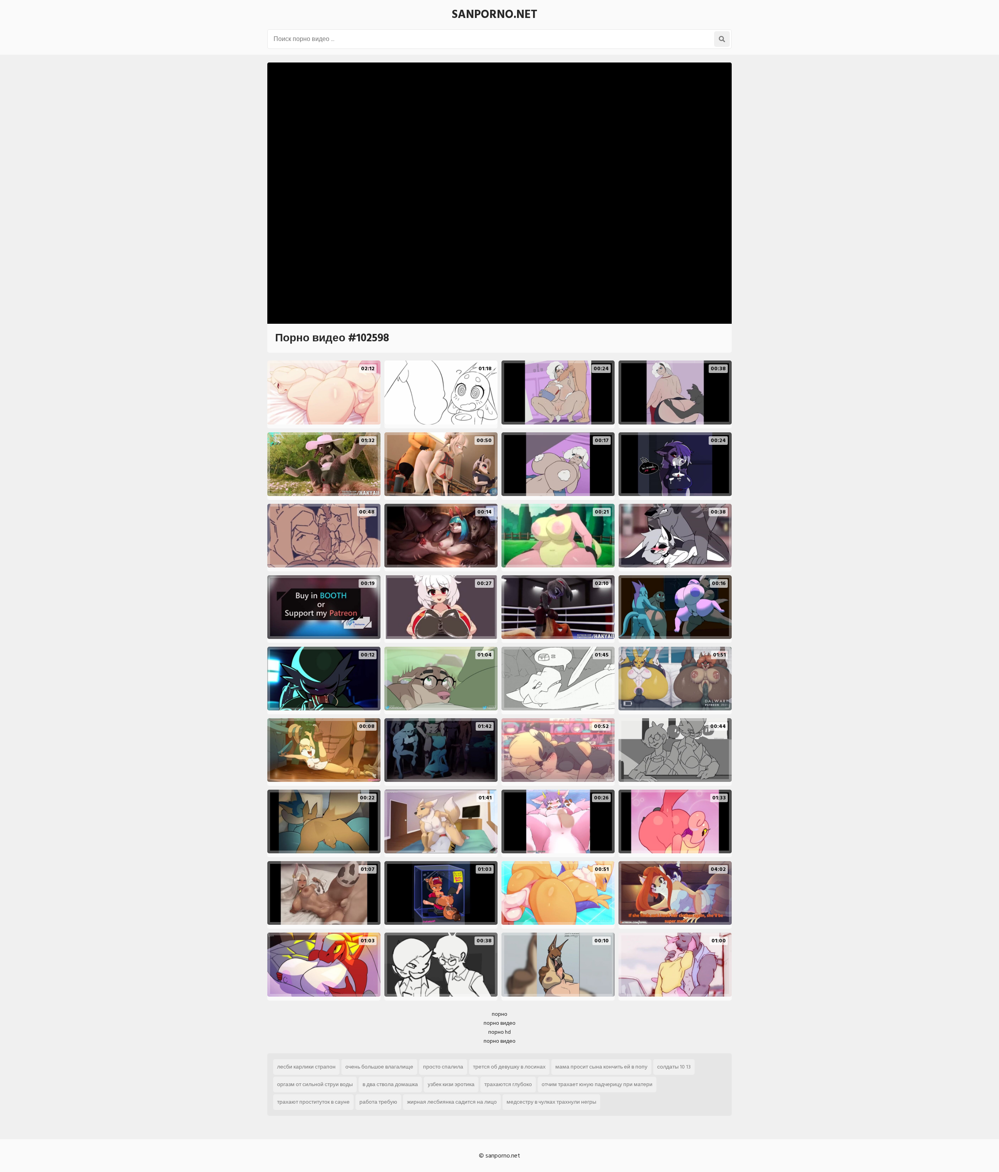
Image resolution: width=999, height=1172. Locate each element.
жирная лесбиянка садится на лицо (452, 1101)
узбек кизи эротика (451, 1084)
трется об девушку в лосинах (509, 1066)
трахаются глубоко (508, 1084)
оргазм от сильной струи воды (315, 1084)
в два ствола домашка (390, 1084)
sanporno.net (494, 14)
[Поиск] (722, 39)
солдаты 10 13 (674, 1066)
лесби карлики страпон (306, 1066)
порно (499, 1014)
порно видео (499, 1023)
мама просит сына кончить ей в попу (601, 1066)
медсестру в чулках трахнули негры (551, 1101)
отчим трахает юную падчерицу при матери (597, 1084)
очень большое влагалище (379, 1066)
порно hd (499, 1032)
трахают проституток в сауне (313, 1101)
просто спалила (443, 1066)
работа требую (378, 1101)
